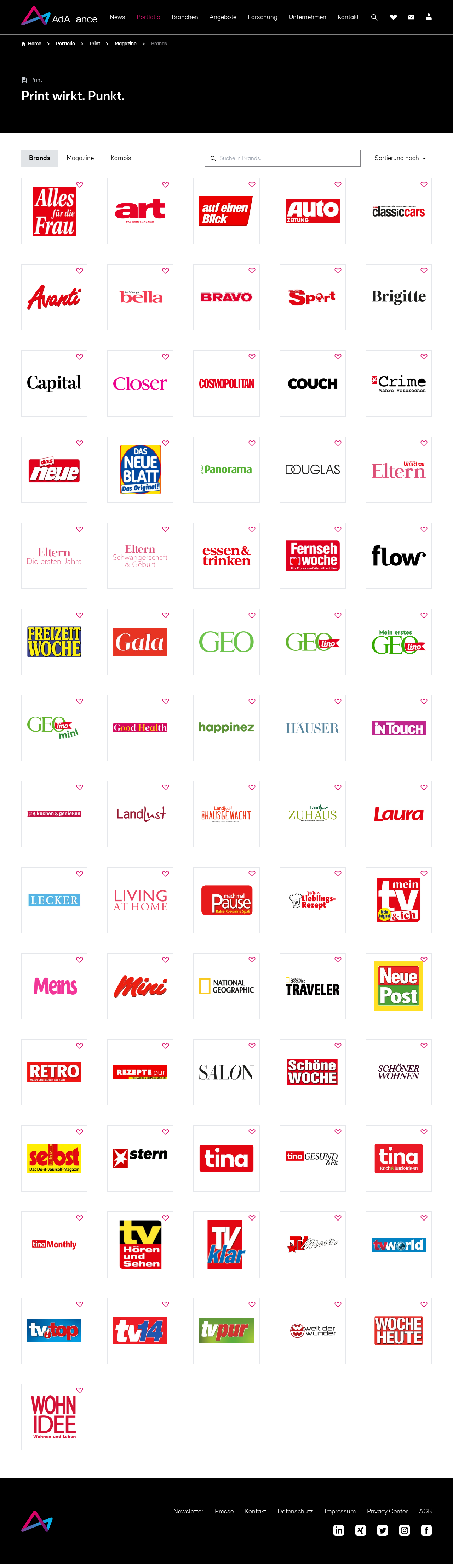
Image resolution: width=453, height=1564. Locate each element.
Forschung (262, 17)
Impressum (340, 1511)
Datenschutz (295, 1511)
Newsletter (188, 1511)
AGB (425, 1511)
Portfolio (148, 17)
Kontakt (348, 17)
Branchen (185, 17)
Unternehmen (307, 17)
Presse (224, 1511)
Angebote (223, 17)
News (117, 17)
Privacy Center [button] (387, 1511)
